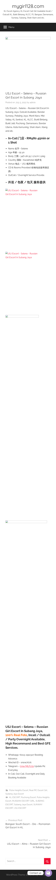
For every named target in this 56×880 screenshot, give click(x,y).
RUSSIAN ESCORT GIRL (23, 801)
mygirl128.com (28, 6)
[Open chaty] (48, 873)
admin (33, 102)
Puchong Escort (28, 797)
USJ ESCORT (20, 808)
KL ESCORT (14, 797)
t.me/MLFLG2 (27, 766)
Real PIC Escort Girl (38, 790)
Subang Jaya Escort (14, 794)
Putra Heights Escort (18, 790)
